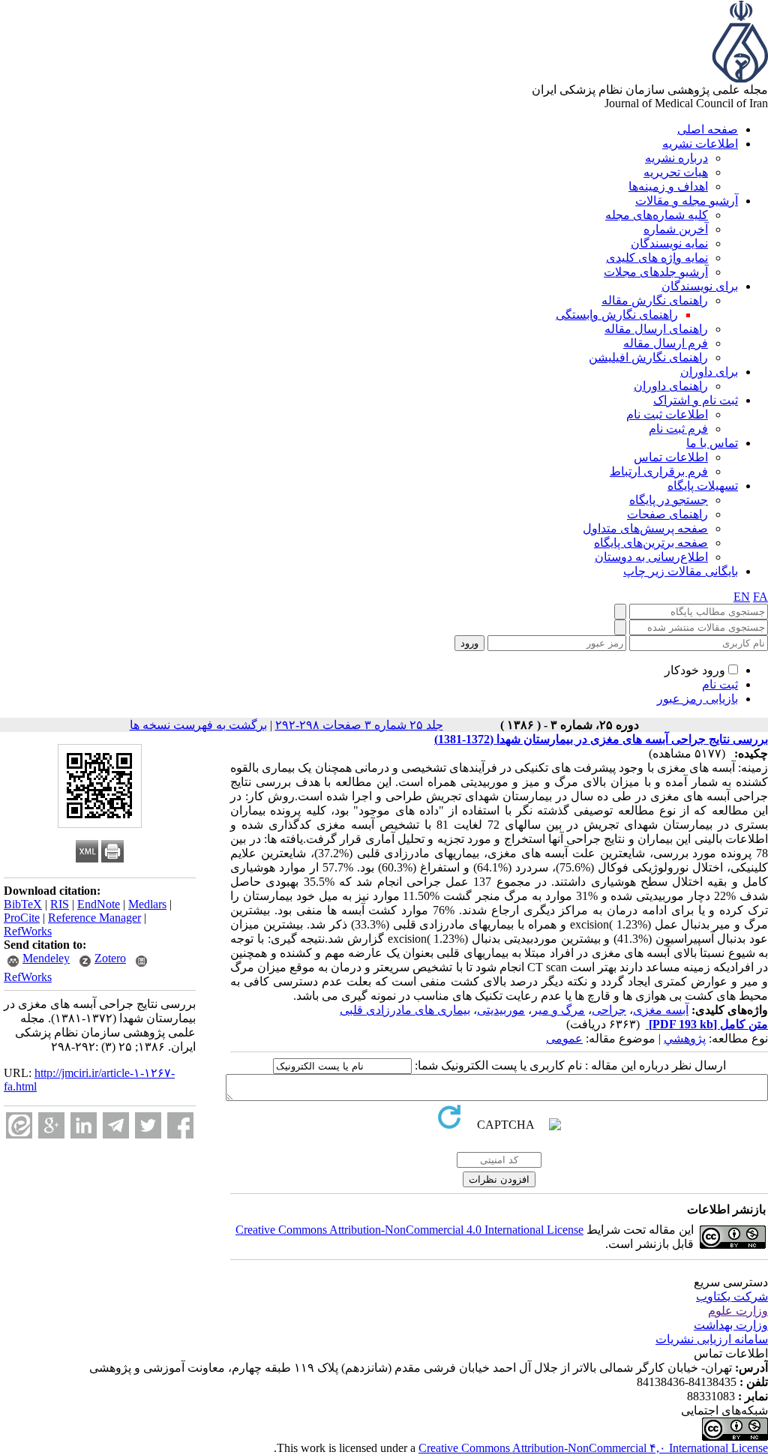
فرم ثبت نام (678, 428)
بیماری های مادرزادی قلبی (405, 1010)
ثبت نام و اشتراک (695, 400)
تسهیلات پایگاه (703, 485)
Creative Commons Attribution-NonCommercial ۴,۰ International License (593, 1448)
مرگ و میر (558, 1010)
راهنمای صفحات (667, 514)
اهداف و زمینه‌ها (668, 186)
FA (760, 596)
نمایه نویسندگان (669, 243)
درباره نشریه (676, 158)
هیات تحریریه (676, 172)
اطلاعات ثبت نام (667, 414)
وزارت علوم (738, 1310)
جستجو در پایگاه (668, 500)
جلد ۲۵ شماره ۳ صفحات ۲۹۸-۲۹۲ (359, 724)
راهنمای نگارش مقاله (655, 300)
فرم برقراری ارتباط (659, 471)
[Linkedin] (83, 1125)
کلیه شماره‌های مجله (656, 214)
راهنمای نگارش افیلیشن (648, 357)
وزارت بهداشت (731, 1324)
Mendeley (46, 958)
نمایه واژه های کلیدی (657, 257)
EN (742, 596)
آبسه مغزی (660, 1010)
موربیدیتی (501, 1010)
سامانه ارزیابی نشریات (712, 1339)
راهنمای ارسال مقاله (656, 328)
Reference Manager (94, 917)
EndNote (98, 904)
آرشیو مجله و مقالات (686, 200)
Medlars (147, 904)
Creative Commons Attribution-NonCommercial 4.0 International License (410, 1229)
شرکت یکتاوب (732, 1296)
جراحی (609, 1010)
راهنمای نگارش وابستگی (617, 314)
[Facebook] (180, 1125)
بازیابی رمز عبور (697, 698)
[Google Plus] (51, 1125)
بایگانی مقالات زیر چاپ (680, 571)
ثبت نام (720, 684)
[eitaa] (19, 1125)
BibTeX (23, 904)
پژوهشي (685, 1038)
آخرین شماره (676, 229)
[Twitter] (148, 1125)
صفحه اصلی (707, 129)
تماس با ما (712, 442)
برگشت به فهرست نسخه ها (198, 724)
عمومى (564, 1038)
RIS (59, 904)
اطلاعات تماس (671, 457)
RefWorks (28, 931)
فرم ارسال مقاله (665, 343)
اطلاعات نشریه (700, 143)
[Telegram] (116, 1125)
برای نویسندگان (700, 286)
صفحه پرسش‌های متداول (645, 528)
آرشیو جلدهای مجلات (656, 272)
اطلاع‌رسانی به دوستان (651, 556)
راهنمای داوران (671, 386)
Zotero (110, 958)
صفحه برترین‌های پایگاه (651, 542)
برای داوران (709, 371)
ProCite (22, 917)
